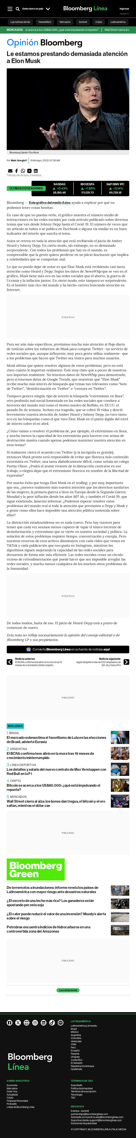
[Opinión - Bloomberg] (68, 43)
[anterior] (9, 662)
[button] (10, 171)
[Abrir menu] (10, 8)
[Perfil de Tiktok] (52, 1023)
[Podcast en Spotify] (60, 1023)
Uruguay (75, 1056)
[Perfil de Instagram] (35, 1023)
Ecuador (75, 1050)
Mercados (12, 1088)
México (75, 1032)
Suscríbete (76, 1085)
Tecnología (76, 1094)
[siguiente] (126, 662)
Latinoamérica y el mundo (84, 1025)
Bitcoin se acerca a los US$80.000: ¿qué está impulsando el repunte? (47, 30)
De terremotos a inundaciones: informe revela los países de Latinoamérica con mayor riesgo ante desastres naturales (52, 889)
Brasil (74, 1028)
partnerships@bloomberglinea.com (89, 1114)
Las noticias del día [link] (20, 22)
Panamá (75, 1053)
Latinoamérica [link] (118, 22)
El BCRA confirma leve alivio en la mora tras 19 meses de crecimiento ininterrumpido (38, 664)
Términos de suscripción (83, 1091)
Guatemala (76, 1069)
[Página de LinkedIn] (43, 1023)
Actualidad (12, 1094)
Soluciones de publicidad (84, 1123)
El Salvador (77, 1062)
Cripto (10, 1097)
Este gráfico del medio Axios (50, 203)
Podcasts (12, 1103)
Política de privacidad (82, 1088)
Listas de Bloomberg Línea (20, 1107)
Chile (73, 1044)
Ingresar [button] (124, 8)
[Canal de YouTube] (26, 1023)
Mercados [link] (65, 22)
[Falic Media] (124, 14)
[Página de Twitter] (18, 1023)
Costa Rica (76, 1059)
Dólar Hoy (12, 1091)
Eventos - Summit (80, 1110)
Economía (12, 1085)
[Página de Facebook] (9, 1023)
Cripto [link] (98, 22)
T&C (73, 1097)
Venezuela (76, 1041)
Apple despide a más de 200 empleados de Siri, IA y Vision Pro (98, 664)
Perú (73, 1047)
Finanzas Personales (17, 1100)
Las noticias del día (68, 990)
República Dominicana (82, 1066)
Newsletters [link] (45, 22)
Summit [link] (83, 22)
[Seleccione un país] (48, 8)
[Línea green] (68, 869)
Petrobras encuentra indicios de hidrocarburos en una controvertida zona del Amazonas (48, 929)
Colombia (76, 1038)
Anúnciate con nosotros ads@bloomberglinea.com (97, 1117)
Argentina (76, 1035)
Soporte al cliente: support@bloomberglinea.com (96, 1120)
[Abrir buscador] (18, 8)
